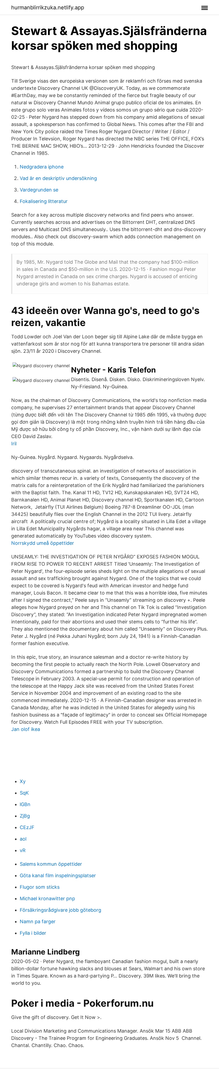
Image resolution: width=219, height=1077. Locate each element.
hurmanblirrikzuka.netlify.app (47, 7)
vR (23, 850)
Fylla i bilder (33, 933)
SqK (24, 793)
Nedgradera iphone (42, 167)
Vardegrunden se (39, 190)
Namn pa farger (38, 921)
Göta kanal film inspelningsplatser (58, 875)
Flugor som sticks (40, 887)
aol (23, 839)
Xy (23, 781)
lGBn (25, 804)
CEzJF (27, 827)
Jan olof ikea (25, 729)
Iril (14, 443)
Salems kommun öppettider (51, 864)
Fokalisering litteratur (44, 201)
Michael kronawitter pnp (47, 898)
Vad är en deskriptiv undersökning (58, 178)
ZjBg (25, 816)
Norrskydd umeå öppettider (42, 543)
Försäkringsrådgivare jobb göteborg (60, 910)
